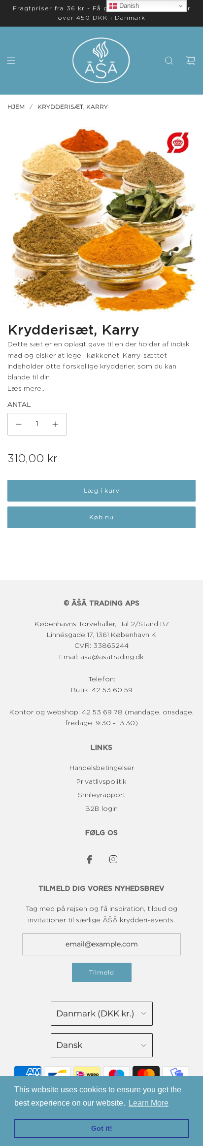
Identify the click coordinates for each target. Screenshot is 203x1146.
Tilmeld (101, 972)
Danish (128, 5)
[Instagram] (113, 859)
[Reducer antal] (19, 424)
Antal (19, 404)
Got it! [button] (101, 1128)
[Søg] (169, 60)
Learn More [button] (149, 1103)
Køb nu (101, 517)
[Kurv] (191, 60)
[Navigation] (11, 60)
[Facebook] (90, 859)
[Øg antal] (55, 424)
